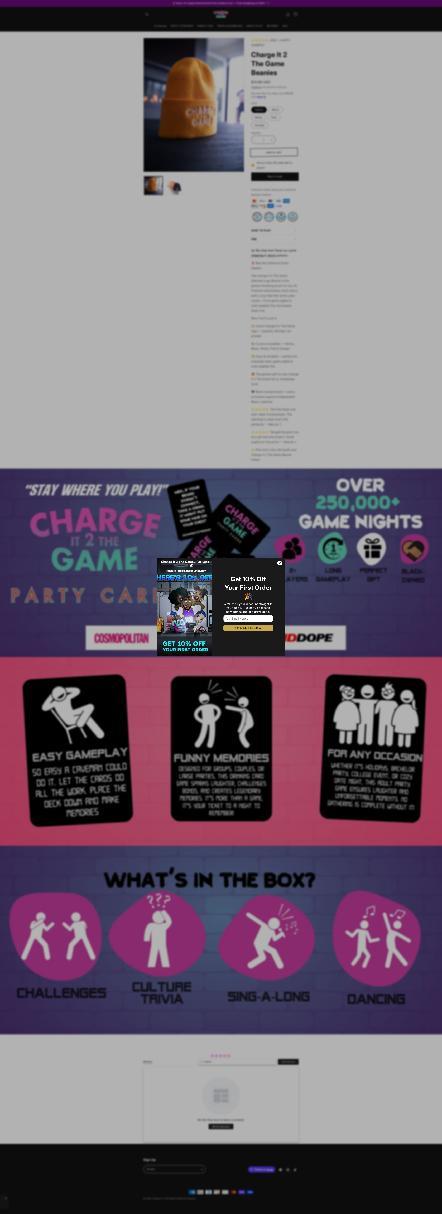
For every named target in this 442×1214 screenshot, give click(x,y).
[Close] (279, 563)
